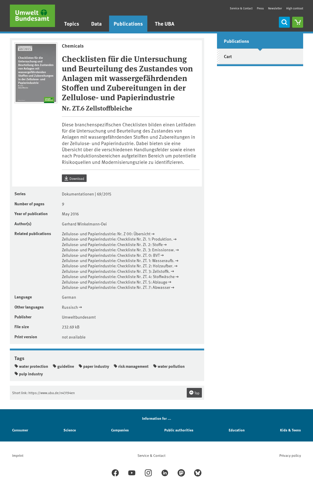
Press (260, 8)
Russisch (70, 307)
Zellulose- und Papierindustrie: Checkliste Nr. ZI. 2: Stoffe (112, 244)
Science (69, 430)
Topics (71, 23)
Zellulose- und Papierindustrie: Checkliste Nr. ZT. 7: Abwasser (116, 287)
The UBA (164, 23)
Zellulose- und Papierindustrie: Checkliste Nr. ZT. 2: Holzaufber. (117, 265)
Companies (120, 430)
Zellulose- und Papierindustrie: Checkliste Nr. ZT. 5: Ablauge (114, 281)
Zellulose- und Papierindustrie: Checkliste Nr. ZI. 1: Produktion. (117, 238)
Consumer (20, 430)
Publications (128, 23)
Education (237, 430)
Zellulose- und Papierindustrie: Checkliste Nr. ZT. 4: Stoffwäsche (118, 276)
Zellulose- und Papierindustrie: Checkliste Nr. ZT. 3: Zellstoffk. (116, 271)
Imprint (17, 455)
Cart (228, 56)
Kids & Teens (290, 430)
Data (96, 23)
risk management (133, 366)
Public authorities (178, 430)
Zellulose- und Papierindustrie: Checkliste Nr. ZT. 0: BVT (111, 255)
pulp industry (31, 374)
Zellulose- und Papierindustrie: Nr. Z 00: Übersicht (106, 233)
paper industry (96, 366)
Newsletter (275, 8)
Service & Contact (241, 8)
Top (197, 392)
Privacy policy (290, 455)
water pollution (171, 366)
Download (76, 178)
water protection (33, 366)
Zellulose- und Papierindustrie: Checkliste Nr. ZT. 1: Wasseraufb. (118, 260)
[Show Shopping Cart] (297, 22)
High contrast (294, 8)
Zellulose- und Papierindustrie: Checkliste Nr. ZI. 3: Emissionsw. (118, 249)
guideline (65, 366)
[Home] (32, 16)
